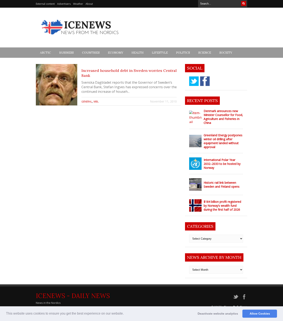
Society (225, 52)
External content (45, 4)
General (86, 101)
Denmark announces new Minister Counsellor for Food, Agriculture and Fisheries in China (223, 117)
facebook (205, 81)
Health (138, 52)
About (89, 4)
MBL (96, 101)
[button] (125, 314)
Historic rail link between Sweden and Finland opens (221, 184)
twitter (194, 81)
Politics (183, 52)
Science (204, 52)
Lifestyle (160, 52)
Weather (78, 4)
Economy (115, 52)
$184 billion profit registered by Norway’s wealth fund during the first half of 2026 (222, 205)
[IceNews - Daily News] (80, 36)
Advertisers (64, 4)
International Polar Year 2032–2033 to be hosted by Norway (222, 164)
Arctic (45, 52)
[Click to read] (56, 84)
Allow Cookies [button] (260, 313)
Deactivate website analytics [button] (218, 313)
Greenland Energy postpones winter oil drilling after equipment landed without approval (223, 141)
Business (66, 52)
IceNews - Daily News (73, 296)
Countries (91, 52)
